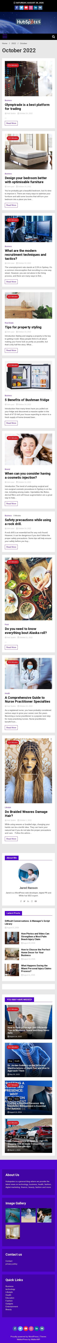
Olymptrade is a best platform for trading (27, 107)
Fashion (9, 1301)
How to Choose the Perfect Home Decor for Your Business (35, 952)
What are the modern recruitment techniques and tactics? (25, 255)
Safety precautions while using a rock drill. (28, 522)
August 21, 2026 (12, 928)
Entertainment (12, 1306)
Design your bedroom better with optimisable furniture (26, 180)
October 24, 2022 (26, 113)
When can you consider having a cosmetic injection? (27, 475)
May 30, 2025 (14, 1074)
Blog (10, 1023)
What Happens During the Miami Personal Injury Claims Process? (36, 968)
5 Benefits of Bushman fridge (27, 400)
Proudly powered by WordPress (25, 1336)
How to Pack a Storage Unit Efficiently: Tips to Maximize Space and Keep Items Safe (28, 1030)
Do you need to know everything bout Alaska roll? (26, 631)
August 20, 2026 (29, 943)
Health (7, 693)
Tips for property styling (23, 327)
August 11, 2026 (29, 975)
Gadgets (9, 1304)
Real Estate (9, 323)
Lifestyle (8, 807)
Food (7, 625)
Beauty (7, 469)
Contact (9, 1261)
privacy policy (11, 1264)
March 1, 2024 (14, 1150)
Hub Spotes (11, 113)
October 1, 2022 (25, 820)
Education (10, 1298)
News (17, 1099)
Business (8, 100)
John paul (11, 187)
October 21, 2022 (26, 637)
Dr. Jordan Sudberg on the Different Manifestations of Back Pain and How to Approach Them (28, 1068)
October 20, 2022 (26, 706)
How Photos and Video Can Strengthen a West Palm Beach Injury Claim (35, 936)
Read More (11, 123)
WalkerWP (35, 1339)
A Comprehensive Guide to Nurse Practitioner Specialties (27, 700)
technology (10, 1289)
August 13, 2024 (15, 1112)
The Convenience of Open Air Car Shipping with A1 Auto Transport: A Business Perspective (26, 1144)
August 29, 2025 (15, 1037)
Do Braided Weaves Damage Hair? (26, 814)
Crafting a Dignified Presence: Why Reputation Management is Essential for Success (27, 1106)
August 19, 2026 (29, 959)
